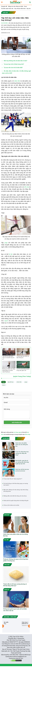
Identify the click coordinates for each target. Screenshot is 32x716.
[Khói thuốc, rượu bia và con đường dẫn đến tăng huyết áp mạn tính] (8, 464)
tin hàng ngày (17, 432)
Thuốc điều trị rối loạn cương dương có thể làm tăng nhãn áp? (15, 584)
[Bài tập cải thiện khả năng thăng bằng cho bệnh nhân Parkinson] (8, 364)
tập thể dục (10, 382)
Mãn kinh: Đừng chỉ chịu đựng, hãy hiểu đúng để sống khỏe (15, 490)
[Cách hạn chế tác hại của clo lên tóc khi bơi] (8, 473)
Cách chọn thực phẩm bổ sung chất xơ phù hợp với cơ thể (21, 623)
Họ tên (6, 397)
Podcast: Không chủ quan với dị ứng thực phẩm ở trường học (15, 559)
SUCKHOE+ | (5, 23)
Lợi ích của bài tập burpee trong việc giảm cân (23, 369)
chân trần (17, 81)
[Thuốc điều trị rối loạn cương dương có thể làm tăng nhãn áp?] (16, 574)
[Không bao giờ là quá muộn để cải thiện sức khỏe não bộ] (16, 599)
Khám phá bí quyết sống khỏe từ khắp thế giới (15, 500)
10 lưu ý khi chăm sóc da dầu (11, 505)
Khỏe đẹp (27, 434)
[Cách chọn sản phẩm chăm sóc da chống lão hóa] (8, 446)
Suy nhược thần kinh (20, 8)
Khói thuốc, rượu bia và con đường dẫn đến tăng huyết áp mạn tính (22, 462)
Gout (25, 6)
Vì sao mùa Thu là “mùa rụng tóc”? (12, 478)
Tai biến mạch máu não (7, 8)
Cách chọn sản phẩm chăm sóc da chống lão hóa (21, 444)
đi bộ (10, 254)
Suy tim (29, 8)
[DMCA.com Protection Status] (16, 660)
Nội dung (7, 409)
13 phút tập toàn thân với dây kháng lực (23, 357)
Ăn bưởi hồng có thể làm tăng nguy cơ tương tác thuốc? (15, 484)
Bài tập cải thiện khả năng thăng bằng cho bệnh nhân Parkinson (8, 370)
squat (6, 321)
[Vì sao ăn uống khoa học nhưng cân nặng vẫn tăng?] (8, 455)
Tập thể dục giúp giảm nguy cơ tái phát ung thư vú (8, 358)
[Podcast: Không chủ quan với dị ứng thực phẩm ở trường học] (16, 549)
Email (6, 402)
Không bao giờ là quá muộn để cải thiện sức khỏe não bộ (15, 609)
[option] (16, 626)
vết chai (26, 187)
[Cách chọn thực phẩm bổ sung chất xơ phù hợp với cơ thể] (10, 626)
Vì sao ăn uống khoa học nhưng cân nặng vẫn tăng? (22, 453)
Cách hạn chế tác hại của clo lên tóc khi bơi (22, 470)
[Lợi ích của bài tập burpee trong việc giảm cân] (23, 364)
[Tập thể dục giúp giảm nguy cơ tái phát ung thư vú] (8, 351)
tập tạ (3, 385)
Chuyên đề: (4, 6)
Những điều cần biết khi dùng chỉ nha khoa (15, 495)
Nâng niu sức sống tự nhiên (15, 6)
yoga (5, 242)
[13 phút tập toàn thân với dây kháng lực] (23, 351)
